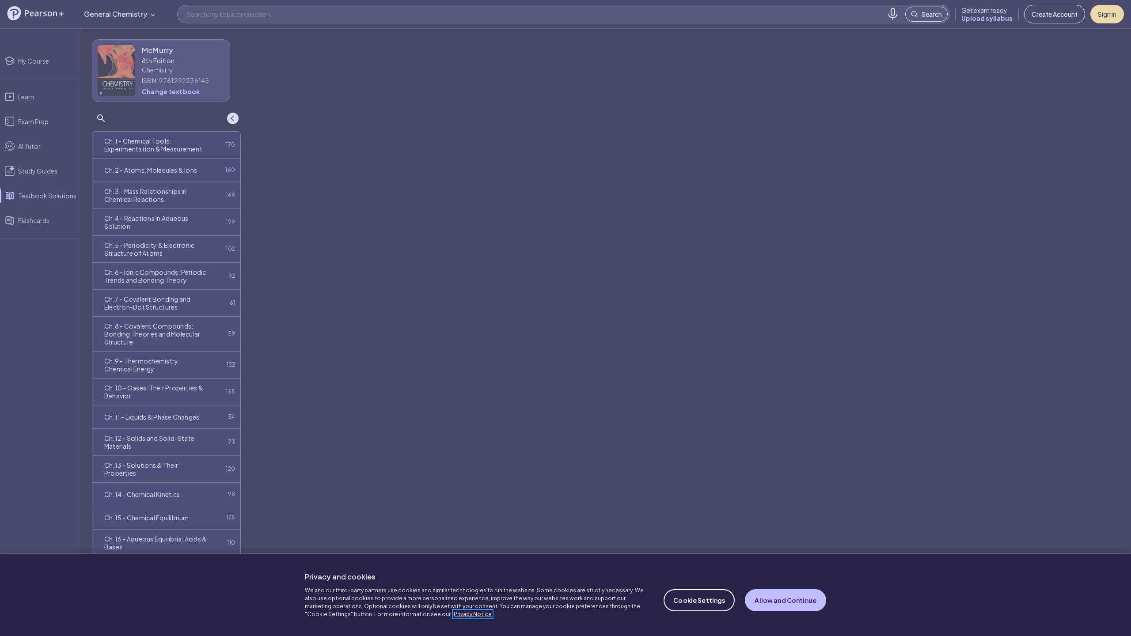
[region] (565, 594)
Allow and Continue (785, 600)
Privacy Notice (473, 614)
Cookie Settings (699, 600)
